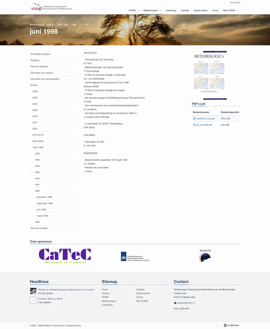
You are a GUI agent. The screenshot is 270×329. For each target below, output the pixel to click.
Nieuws (105, 293)
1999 (37, 221)
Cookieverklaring (73, 325)
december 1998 (44, 197)
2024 (35, 103)
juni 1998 (41, 209)
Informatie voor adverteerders (44, 78)
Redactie (34, 60)
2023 (35, 110)
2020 (35, 128)
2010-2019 (37, 134)
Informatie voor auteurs (41, 72)
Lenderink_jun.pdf (205, 118)
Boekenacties (200, 10)
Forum (215, 10)
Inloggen (235, 2)
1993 (37, 159)
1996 (37, 178)
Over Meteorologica (40, 54)
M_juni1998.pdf (204, 124)
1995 (37, 172)
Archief (50, 24)
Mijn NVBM (229, 10)
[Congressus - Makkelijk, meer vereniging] (231, 325)
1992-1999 (62, 24)
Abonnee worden (39, 228)
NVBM (132, 10)
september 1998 (45, 203)
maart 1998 (42, 215)
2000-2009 (37, 141)
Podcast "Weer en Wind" (50, 298)
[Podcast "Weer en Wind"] (33, 300)
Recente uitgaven (39, 66)
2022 (35, 116)
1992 (37, 153)
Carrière (185, 10)
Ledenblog (171, 10)
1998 (73, 24)
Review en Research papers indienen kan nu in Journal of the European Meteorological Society (67, 289)
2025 (35, 97)
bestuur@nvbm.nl (186, 302)
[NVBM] (51, 7)
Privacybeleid (57, 325)
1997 (37, 184)
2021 (35, 122)
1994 (37, 165)
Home (105, 289)
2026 (35, 91)
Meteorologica (150, 10)
